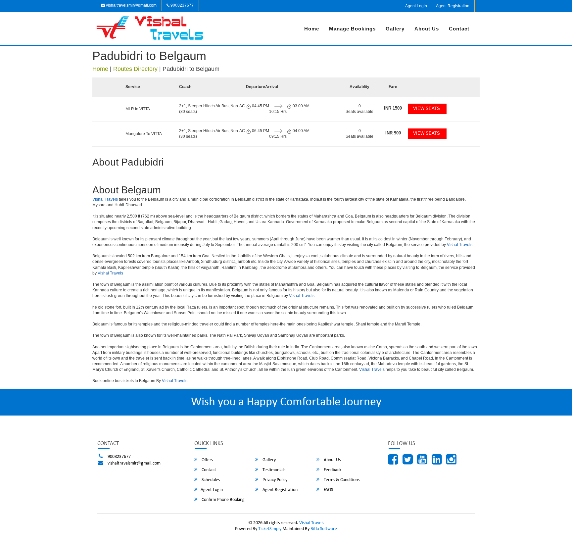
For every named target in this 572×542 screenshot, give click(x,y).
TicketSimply (269, 528)
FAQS (328, 489)
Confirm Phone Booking (223, 499)
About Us (426, 28)
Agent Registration (452, 6)
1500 (393, 108)
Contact (459, 28)
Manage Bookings (352, 28)
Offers (207, 460)
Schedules (210, 479)
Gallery (395, 28)
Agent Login (416, 6)
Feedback (332, 470)
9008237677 (181, 5)
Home (311, 28)
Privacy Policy (274, 479)
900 (393, 132)
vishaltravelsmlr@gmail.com (131, 5)
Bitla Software (323, 528)
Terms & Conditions (341, 479)
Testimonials (273, 470)
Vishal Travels (105, 199)
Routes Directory (135, 69)
